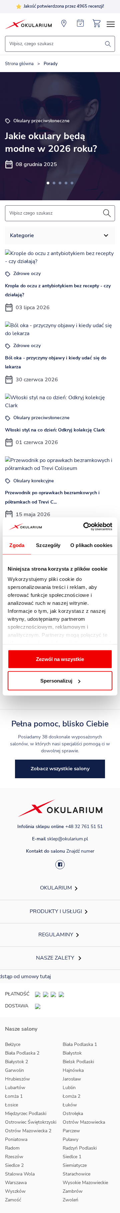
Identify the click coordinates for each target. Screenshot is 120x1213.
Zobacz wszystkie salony (60, 769)
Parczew (71, 1131)
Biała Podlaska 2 (22, 1053)
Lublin (69, 1087)
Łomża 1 (14, 1096)
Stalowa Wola (20, 1174)
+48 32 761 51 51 (84, 826)
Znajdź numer (80, 851)
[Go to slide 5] (72, 183)
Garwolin (14, 1070)
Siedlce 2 (14, 1165)
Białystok (72, 1053)
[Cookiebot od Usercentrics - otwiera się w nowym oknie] (84, 526)
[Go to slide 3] (60, 183)
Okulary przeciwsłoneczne (41, 418)
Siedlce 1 (72, 1157)
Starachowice (76, 1174)
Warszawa (16, 1182)
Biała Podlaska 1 (80, 1044)
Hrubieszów (17, 1079)
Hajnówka (73, 1070)
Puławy (70, 1139)
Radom (12, 1148)
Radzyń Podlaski (80, 1148)
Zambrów (73, 1191)
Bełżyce (12, 1044)
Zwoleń (70, 1200)
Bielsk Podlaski (78, 1062)
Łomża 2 (71, 1096)
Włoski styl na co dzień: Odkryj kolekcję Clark (55, 430)
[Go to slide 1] (48, 183)
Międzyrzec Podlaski (25, 1113)
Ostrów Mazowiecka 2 (28, 1131)
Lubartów (15, 1087)
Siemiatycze (75, 1165)
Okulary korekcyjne (33, 481)
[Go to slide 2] (54, 183)
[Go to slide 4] (66, 183)
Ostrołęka (73, 1113)
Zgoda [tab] (16, 545)
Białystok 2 (16, 1062)
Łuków (70, 1105)
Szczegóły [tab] (48, 545)
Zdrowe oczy (26, 273)
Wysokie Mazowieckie (85, 1182)
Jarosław (72, 1079)
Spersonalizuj (56, 681)
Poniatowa (16, 1139)
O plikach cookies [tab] (91, 545)
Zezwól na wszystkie (60, 659)
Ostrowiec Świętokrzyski (30, 1122)
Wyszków (15, 1191)
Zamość (13, 1200)
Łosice (11, 1105)
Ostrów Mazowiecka (84, 1122)
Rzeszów (14, 1157)
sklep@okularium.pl (67, 839)
